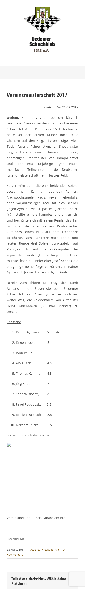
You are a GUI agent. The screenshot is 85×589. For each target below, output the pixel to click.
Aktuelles (34, 550)
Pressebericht (50, 550)
